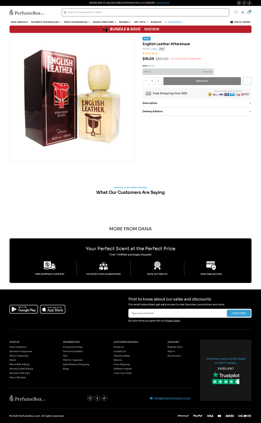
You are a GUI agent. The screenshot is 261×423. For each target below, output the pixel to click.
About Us (119, 347)
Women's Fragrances (21, 351)
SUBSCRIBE (239, 313)
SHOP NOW (151, 29)
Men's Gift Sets (18, 377)
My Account (174, 355)
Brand (13, 360)
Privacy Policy (172, 320)
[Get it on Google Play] (24, 309)
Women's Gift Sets (20, 373)
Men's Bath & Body (19, 364)
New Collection (18, 347)
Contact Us (120, 351)
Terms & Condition (73, 351)
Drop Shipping (122, 364)
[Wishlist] (236, 12)
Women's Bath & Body (21, 368)
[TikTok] (104, 398)
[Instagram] (90, 398)
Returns (118, 360)
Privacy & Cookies (72, 347)
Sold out (202, 81)
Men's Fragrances (19, 355)
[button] (150, 53)
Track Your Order (123, 373)
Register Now (175, 347)
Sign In (171, 351)
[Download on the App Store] (52, 309)
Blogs (66, 368)
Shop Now (162, 3)
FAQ (65, 355)
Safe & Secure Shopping (76, 364)
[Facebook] (97, 398)
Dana (154, 49)
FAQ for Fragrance (72, 360)
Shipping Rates (122, 355)
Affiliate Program (123, 368)
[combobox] (145, 12)
